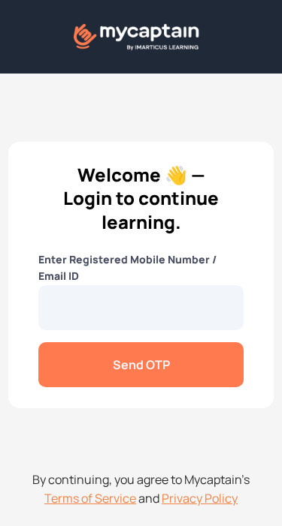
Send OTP (141, 364)
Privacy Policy (200, 498)
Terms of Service (90, 498)
